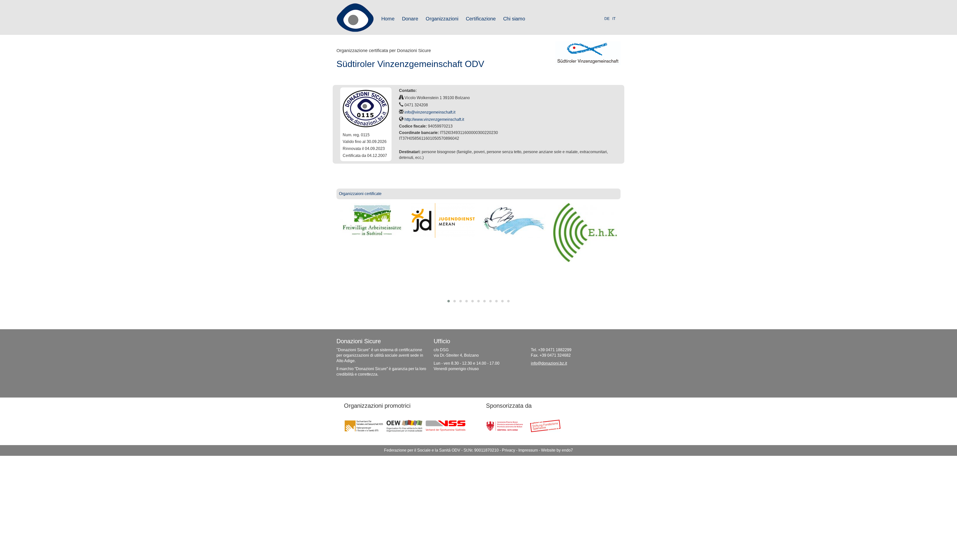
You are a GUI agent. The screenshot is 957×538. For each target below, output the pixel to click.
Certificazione (481, 18)
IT (614, 18)
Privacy (508, 450)
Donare (410, 18)
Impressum (528, 450)
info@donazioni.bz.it (549, 363)
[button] (449, 301)
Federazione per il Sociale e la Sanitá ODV (422, 450)
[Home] (357, 17)
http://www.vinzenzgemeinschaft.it (434, 119)
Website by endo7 (557, 450)
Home (388, 18)
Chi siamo (514, 18)
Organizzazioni (442, 18)
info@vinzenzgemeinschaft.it (429, 112)
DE (607, 18)
